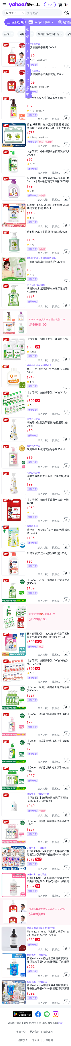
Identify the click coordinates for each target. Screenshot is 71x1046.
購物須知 (48, 1031)
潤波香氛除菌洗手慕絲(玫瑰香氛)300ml (48, 477)
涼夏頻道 (27, 59)
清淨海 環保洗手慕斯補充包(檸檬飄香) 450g (48, 531)
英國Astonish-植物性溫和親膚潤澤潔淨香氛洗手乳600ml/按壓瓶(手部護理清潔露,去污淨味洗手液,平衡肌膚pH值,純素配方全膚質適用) (48, 960)
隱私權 (35, 1040)
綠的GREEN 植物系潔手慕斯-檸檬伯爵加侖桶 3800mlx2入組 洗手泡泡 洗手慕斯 (48, 126)
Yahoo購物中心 (24, 4)
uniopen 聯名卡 (43, 22)
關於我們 (34, 1031)
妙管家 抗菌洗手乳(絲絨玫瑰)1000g (47, 553)
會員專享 (27, 81)
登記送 (27, 30)
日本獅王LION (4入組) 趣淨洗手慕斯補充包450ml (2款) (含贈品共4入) (48, 635)
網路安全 (23, 1040)
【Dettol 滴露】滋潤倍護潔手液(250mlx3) (48, 822)
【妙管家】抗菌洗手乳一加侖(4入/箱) (48, 339)
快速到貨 (27, 44)
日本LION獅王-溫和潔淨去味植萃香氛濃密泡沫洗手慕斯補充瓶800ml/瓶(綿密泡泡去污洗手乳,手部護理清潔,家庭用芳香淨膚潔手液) (48, 852)
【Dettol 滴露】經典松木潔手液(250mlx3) (48, 769)
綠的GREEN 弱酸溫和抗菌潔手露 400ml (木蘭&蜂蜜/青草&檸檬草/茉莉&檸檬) (48, 179)
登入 (50, 5)
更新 (60, 1022)
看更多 (27, 94)
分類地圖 (48, 1040)
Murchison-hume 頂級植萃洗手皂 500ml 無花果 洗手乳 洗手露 (48, 933)
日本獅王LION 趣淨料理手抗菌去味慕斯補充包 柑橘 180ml (48, 206)
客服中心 (21, 1031)
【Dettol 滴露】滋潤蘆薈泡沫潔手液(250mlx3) (48, 688)
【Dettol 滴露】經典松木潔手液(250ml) (48, 742)
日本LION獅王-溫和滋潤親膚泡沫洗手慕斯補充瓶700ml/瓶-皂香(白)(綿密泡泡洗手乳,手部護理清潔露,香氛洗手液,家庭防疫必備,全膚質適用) (48, 879)
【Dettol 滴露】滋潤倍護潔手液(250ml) (48, 715)
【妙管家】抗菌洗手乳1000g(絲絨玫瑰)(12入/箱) (47, 662)
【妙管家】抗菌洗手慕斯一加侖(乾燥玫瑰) (48, 501)
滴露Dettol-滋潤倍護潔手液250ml (46, 449)
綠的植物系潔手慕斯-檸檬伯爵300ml (47, 231)
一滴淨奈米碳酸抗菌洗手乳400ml (46, 261)
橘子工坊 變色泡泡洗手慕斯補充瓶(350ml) (48, 370)
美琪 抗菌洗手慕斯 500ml (41, 47)
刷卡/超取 (28, 73)
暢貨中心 (27, 37)
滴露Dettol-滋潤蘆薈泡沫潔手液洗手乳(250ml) (47, 290)
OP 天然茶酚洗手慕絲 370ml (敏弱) (47, 97)
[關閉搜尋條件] (22, 12)
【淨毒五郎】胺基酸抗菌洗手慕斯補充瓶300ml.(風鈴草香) (47, 799)
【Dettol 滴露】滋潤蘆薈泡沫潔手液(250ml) (48, 581)
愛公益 (27, 88)
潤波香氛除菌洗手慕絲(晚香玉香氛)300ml (47, 424)
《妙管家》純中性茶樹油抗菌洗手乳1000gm (48, 153)
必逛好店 (27, 66)
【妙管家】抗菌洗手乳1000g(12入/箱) (47, 394)
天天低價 (27, 52)
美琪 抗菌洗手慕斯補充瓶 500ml (45, 74)
